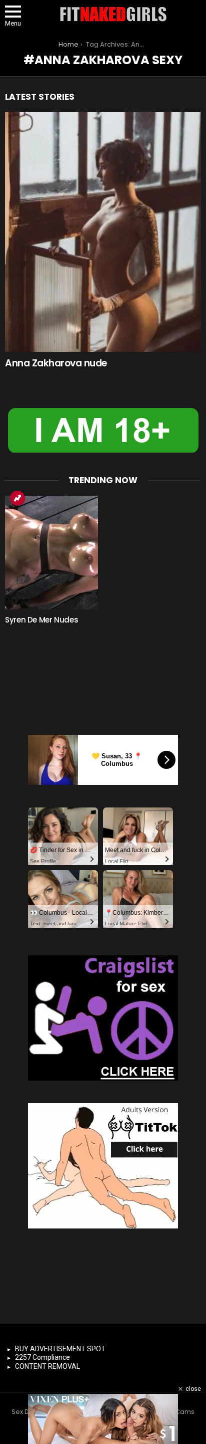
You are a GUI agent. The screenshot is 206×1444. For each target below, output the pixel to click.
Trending (17, 498)
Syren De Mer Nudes (41, 619)
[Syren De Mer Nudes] (51, 552)
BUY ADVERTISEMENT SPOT (60, 1349)
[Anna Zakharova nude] (103, 232)
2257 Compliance (42, 1357)
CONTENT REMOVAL (47, 1366)
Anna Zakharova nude (56, 363)
